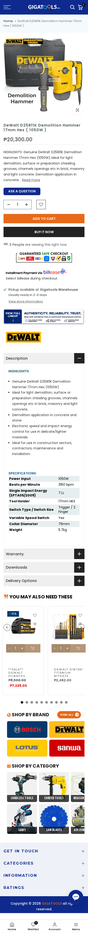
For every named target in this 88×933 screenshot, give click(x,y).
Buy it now (44, 232)
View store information (25, 301)
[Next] (80, 627)
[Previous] (7, 627)
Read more (31, 180)
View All (66, 715)
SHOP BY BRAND (30, 714)
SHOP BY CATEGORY (35, 766)
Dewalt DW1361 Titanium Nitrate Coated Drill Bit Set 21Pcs (68, 676)
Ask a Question (22, 191)
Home (8, 21)
